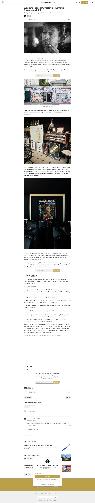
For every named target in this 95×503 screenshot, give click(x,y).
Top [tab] (25, 441)
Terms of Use (53, 479)
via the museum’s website (44, 267)
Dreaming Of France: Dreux (32, 455)
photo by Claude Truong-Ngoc (45, 53)
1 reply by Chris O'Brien (33, 429)
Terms (50, 493)
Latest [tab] (29, 441)
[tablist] (29, 406)
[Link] (22, 276)
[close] (60, 460)
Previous (29, 397)
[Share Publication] (79, 2)
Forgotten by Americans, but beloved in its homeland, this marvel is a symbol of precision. (41, 447)
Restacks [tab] (32, 406)
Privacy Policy (57, 480)
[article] (47, 448)
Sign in (91, 2)
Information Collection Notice (47, 480)
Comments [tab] (27, 406)
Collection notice (56, 493)
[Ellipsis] (70, 419)
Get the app (53, 497)
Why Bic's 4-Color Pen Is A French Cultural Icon (38, 445)
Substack (41, 500)
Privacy (46, 493)
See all (26, 474)
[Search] (76, 2)
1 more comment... (28, 435)
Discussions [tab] (33, 441)
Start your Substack (44, 497)
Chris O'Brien (29, 15)
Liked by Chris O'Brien (32, 420)
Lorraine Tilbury (30, 418)
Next (67, 397)
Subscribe (84, 2)
